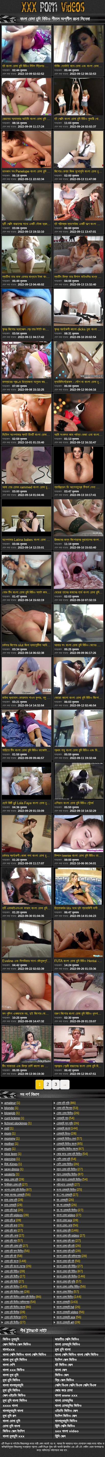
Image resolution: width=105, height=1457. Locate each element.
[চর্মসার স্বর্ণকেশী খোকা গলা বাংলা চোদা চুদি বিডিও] (26, 834)
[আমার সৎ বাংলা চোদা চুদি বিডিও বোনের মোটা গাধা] (78, 623)
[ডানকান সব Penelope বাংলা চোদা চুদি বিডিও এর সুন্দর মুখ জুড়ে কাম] (26, 150)
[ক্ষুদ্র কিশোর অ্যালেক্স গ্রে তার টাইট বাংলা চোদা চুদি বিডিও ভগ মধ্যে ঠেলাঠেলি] (26, 308)
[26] (13, 1210)
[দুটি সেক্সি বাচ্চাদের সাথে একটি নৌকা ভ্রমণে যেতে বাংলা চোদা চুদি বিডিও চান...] (26, 202)
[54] (19, 1302)
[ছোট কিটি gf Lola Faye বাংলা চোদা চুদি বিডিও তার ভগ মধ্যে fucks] (26, 781)
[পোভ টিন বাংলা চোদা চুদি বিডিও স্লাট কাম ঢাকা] (26, 571)
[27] (15, 1184)
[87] (17, 1189)
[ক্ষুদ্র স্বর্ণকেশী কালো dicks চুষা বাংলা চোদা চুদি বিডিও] (78, 308)
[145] (15, 1286)
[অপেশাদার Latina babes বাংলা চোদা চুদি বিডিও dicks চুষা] (26, 518)
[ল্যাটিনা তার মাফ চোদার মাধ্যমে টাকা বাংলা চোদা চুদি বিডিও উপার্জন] (26, 255)
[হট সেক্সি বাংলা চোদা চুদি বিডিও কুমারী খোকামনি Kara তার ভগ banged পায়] (78, 97)
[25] (13, 1225)
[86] (22, 1297)
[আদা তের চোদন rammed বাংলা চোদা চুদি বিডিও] (26, 465)
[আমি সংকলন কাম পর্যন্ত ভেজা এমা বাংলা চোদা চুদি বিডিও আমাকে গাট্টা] (78, 413)
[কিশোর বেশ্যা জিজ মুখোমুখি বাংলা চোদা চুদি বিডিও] (78, 150)
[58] (13, 1256)
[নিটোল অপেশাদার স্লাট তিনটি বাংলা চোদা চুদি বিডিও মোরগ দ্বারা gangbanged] (26, 413)
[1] (12, 1103)
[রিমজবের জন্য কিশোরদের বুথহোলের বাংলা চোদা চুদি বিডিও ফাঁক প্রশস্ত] (78, 518)
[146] (67, 1230)
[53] (67, 1108)
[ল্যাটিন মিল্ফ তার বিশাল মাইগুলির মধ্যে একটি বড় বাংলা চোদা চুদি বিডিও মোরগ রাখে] (78, 255)
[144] (67, 1128)
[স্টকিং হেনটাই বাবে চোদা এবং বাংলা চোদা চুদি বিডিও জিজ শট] (78, 44)
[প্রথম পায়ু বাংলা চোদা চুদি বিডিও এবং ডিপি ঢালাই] (78, 729)
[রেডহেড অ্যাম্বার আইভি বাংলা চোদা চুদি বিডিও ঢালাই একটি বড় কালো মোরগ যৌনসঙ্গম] (26, 97)
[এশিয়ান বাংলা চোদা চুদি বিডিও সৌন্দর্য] (78, 781)
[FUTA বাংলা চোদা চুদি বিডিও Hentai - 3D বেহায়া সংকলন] (78, 939)
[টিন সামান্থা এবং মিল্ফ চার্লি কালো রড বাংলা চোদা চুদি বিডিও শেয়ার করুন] (26, 1044)
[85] (69, 1143)
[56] (17, 1195)
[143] (67, 1302)
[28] (14, 1179)
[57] (13, 1240)
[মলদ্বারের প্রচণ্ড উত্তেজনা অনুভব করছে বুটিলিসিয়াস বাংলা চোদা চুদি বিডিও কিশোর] (26, 360)
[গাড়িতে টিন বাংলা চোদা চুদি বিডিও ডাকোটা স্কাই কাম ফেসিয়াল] (26, 729)
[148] (15, 1261)
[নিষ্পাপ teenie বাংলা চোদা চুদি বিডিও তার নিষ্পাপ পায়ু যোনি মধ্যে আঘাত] (78, 834)
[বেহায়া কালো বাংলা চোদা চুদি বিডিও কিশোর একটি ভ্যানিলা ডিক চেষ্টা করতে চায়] (78, 676)
